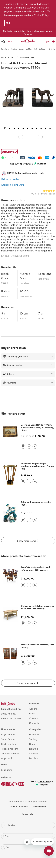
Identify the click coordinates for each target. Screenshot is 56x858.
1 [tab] (5, 128)
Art (35, 49)
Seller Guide (7, 739)
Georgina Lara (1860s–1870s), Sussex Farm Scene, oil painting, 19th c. (37, 427)
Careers (33, 718)
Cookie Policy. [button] (41, 15)
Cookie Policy (28, 813)
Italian (5, 291)
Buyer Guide (8, 734)
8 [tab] (37, 128)
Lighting (29, 49)
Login (47, 41)
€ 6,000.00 (28, 656)
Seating (14, 49)
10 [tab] (46, 128)
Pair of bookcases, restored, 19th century (37, 646)
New (9, 41)
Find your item (9, 743)
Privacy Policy (39, 806)
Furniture (5, 49)
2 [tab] (10, 128)
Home (3, 57)
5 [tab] (23, 128)
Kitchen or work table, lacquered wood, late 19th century (37, 607)
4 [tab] (19, 128)
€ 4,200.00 (27, 578)
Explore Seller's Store (12, 184)
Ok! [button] (8, 23)
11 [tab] (50, 128)
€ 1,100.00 (38, 436)
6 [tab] (28, 128)
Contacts (34, 722)
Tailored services (10, 753)
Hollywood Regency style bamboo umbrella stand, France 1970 (37, 466)
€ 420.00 (26, 513)
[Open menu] (3, 41)
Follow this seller (10, 179)
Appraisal (6, 758)
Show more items (26, 540)
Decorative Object (27, 57)
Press (32, 713)
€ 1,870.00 (27, 617)
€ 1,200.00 (26, 436)
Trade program (9, 748)
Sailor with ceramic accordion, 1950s (36, 503)
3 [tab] (14, 128)
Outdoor (42, 49)
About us (34, 708)
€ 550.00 (26, 474)
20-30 (24, 291)
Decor (21, 49)
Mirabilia (51, 49)
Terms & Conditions (18, 806)
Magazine (6, 769)
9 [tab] (41, 128)
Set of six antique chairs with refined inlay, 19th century (35, 568)
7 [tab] (32, 128)
